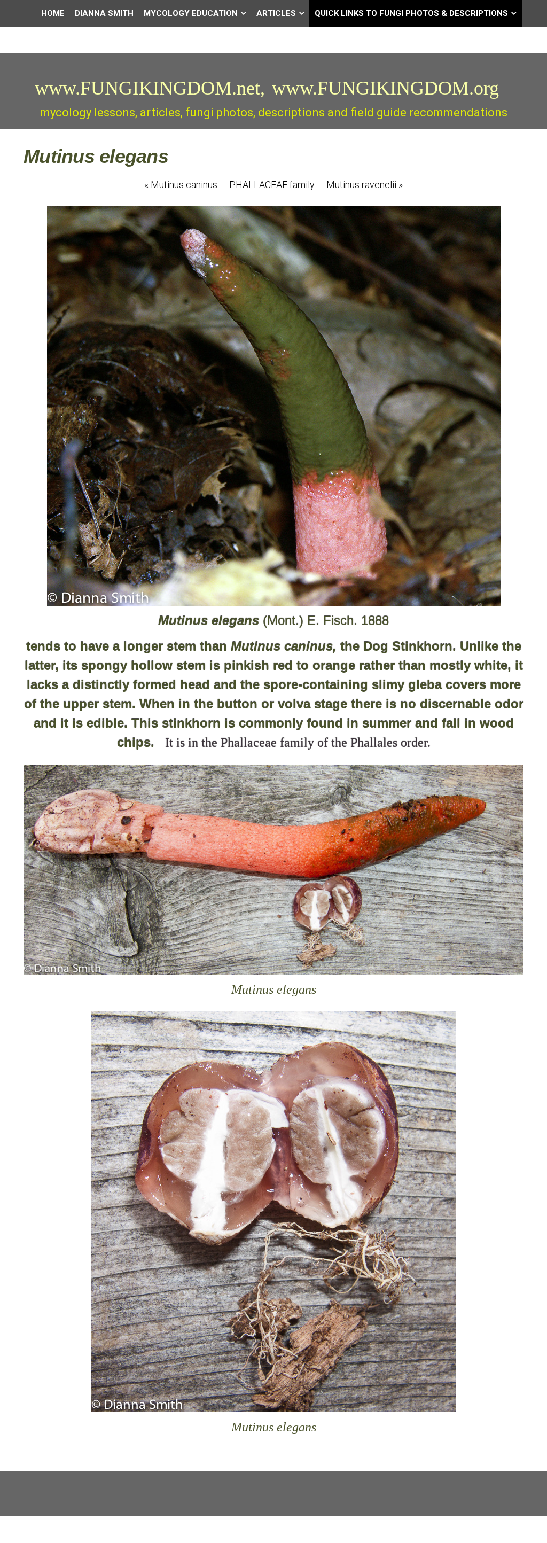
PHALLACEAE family (272, 184)
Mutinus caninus (180, 184)
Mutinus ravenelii (364, 184)
